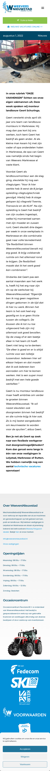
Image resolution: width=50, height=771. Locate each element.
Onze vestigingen (11, 544)
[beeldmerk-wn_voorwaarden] (24, 708)
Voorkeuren (25, 764)
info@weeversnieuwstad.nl (15, 538)
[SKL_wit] (25, 678)
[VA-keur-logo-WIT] (24, 691)
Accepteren (25, 749)
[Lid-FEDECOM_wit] (25, 666)
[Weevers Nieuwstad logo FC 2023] (17, 2)
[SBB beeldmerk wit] (24, 722)
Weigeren (25, 756)
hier (17, 532)
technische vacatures (27, 466)
